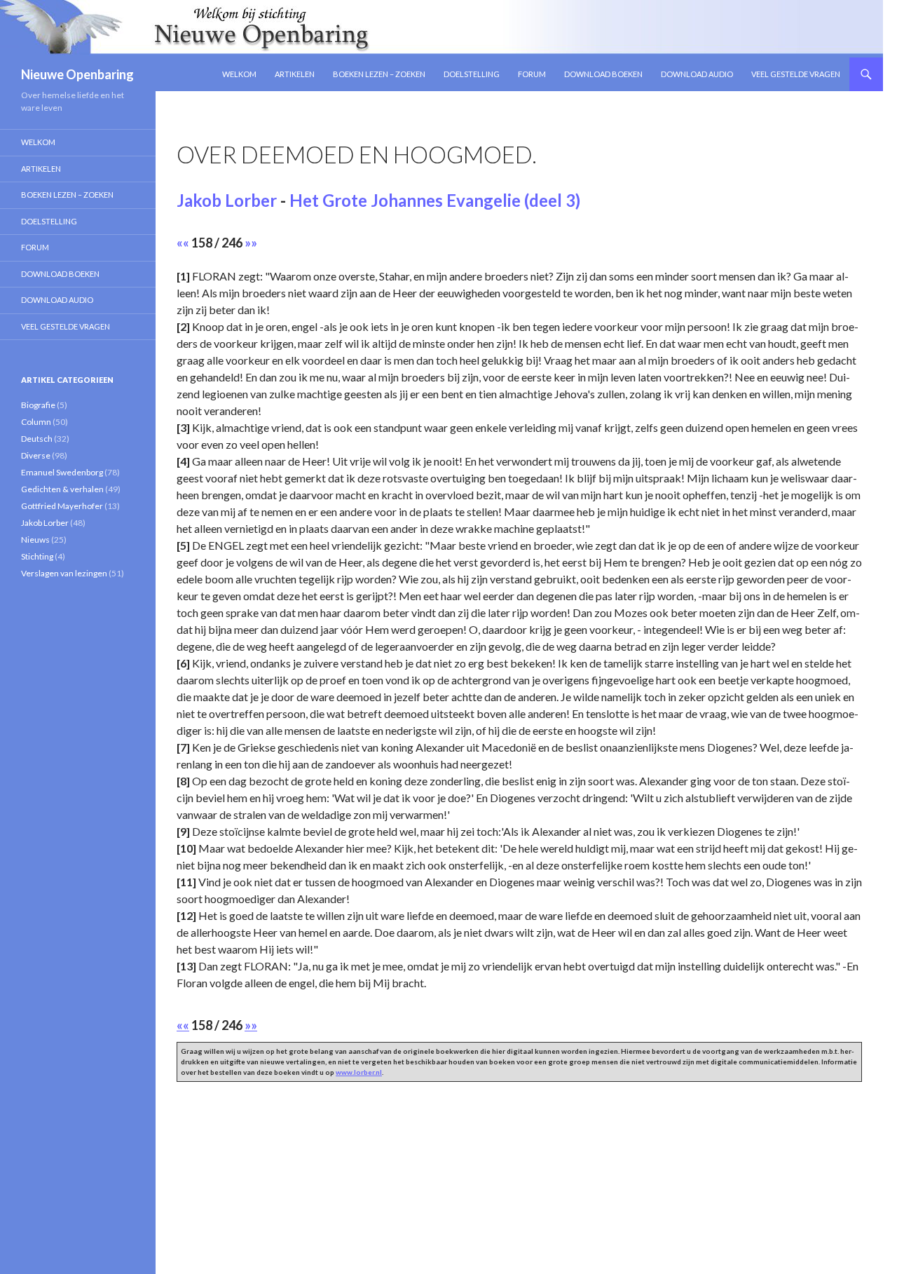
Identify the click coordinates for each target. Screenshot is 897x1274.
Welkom (239, 74)
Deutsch (37, 438)
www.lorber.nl (359, 1072)
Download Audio (697, 74)
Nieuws (35, 539)
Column (36, 421)
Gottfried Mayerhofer (62, 506)
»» (251, 242)
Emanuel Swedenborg (62, 472)
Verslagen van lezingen (64, 573)
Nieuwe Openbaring (77, 74)
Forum (532, 74)
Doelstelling (472, 74)
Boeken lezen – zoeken (379, 74)
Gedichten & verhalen (62, 489)
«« (183, 242)
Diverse (35, 455)
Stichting (37, 556)
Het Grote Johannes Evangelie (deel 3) (434, 200)
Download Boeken (603, 74)
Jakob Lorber (227, 200)
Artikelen (295, 74)
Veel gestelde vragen (795, 74)
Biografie (38, 405)
